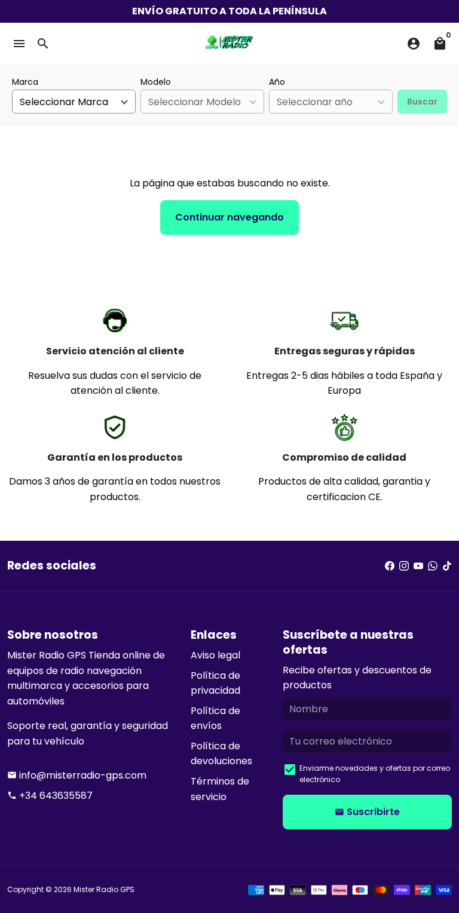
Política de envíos (215, 718)
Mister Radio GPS (104, 889)
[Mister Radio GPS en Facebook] (389, 566)
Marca (25, 82)
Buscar (422, 102)
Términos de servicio (220, 789)
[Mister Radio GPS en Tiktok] (447, 566)
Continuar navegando (229, 217)
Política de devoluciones (221, 753)
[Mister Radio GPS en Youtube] (418, 566)
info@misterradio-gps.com (76, 775)
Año (277, 82)
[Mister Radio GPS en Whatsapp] (432, 566)
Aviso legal (215, 655)
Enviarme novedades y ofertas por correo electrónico (374, 774)
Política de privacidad (215, 683)
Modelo (155, 82)
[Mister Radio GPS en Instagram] (404, 566)
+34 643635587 (50, 795)
